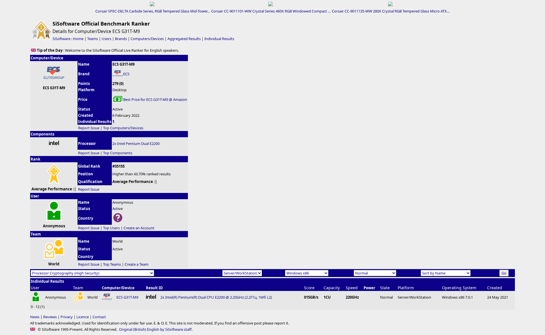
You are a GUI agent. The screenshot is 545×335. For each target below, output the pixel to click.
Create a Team (136, 264)
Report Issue (88, 127)
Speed (352, 287)
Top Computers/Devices (123, 127)
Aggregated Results (184, 38)
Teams (92, 38)
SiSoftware (61, 38)
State (385, 287)
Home (78, 38)
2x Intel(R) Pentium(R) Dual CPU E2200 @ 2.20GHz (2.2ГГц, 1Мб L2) (216, 297)
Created (494, 287)
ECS (126, 73)
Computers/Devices (147, 38)
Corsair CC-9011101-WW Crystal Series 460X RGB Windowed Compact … (271, 11)
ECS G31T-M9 (127, 297)
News (34, 316)
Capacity (332, 287)
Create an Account (138, 227)
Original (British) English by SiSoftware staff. (155, 329)
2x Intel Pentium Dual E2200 (136, 143)
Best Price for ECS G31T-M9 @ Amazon (155, 99)
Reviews (50, 316)
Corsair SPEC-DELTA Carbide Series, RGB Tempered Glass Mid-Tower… (152, 11)
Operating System (459, 287)
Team (78, 287)
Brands (121, 38)
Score (309, 287)
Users (106, 38)
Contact (99, 316)
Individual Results (219, 38)
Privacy (66, 316)
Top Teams (112, 264)
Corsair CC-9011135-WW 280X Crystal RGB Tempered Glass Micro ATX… (391, 11)
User (35, 287)
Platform (406, 287)
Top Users (111, 227)
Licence (82, 316)
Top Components (117, 152)
